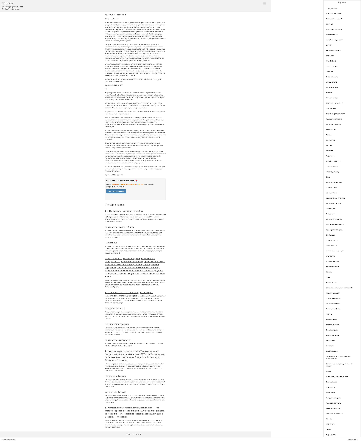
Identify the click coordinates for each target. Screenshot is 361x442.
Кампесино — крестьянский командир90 (339, 288)
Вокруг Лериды (331, 435)
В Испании (329, 93)
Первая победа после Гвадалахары (337, 377)
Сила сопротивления (9, 439)
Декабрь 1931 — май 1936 (334, 19)
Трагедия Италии (331, 245)
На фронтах (111, 242)
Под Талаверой (331, 140)
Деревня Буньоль (331, 282)
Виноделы (329, 272)
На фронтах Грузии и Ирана (119, 226)
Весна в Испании (331, 319)
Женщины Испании (332, 87)
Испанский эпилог (332, 77)
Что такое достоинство (333, 50)
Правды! (328, 419)
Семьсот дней (330, 424)
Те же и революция (332, 98)
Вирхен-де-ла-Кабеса (332, 325)
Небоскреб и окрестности (334, 29)
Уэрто (328, 277)
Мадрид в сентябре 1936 (333, 124)
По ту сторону (330, 340)
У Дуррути (329, 151)
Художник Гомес (331, 187)
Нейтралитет (330, 214)
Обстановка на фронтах (117, 323)
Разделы (138, 434)
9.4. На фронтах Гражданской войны (124, 210)
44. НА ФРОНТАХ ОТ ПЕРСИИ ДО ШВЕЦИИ (129, 292)
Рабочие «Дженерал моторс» (335, 224)
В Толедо (329, 135)
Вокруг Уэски (330, 156)
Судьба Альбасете (331, 240)
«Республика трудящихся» (334, 40)
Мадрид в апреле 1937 (333, 303)
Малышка (329, 145)
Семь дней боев (331, 108)
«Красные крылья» (332, 166)
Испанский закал (331, 382)
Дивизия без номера (332, 335)
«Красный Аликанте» (333, 293)
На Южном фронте (332, 330)
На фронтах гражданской (118, 339)
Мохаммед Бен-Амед (332, 172)
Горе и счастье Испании (333, 403)
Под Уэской (329, 346)
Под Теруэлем (330, 235)
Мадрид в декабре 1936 (333, 203)
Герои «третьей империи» (334, 230)
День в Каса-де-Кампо (333, 309)
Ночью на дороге (331, 129)
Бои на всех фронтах (115, 375)
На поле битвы (330, 256)
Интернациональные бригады (335, 198)
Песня (328, 177)
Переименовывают (332, 35)
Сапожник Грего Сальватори (335, 251)
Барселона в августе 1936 (334, 119)
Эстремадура (330, 56)
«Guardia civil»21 (331, 61)
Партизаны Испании (332, 261)
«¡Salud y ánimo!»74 (332, 193)
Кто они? (329, 429)
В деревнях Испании (332, 267)
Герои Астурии (331, 387)
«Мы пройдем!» (331, 209)
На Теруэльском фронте (333, 398)
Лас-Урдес (329, 45)
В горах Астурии (331, 82)
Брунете (328, 371)
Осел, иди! (329, 24)
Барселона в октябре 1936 (334, 182)
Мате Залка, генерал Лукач (334, 413)
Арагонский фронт (332, 351)
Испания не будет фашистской (335, 114)
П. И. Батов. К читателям (334, 13)
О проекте (130, 434)
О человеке (329, 71)
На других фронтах (115, 308)
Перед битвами (331, 392)
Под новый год (352, 439)
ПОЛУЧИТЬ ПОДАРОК (116, 191)
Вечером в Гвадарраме (333, 161)
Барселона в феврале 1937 (334, 219)
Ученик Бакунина (331, 66)
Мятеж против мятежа (333, 408)
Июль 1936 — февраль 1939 (335, 103)
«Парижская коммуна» (333, 298)
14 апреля (329, 314)
